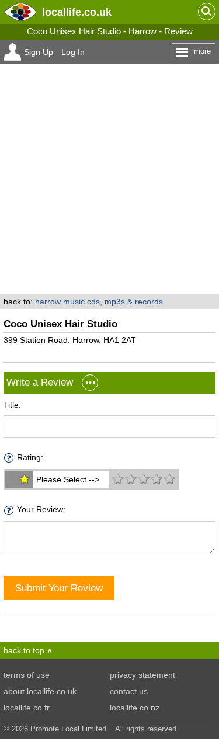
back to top (24, 650)
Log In (73, 52)
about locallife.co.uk (40, 691)
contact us (129, 691)
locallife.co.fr (27, 707)
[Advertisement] (109, 178)
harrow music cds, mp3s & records (99, 301)
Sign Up (38, 52)
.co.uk (77, 12)
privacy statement (142, 675)
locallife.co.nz (134, 707)
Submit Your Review (59, 588)
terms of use (27, 675)
